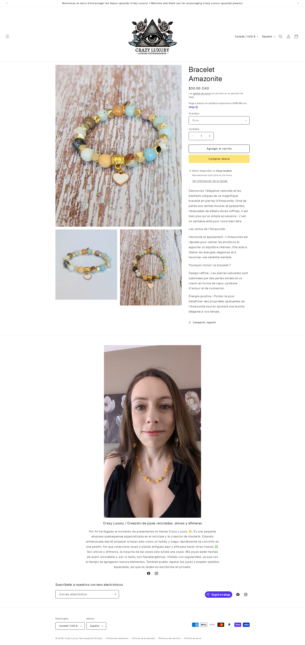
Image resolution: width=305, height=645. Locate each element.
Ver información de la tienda (210, 180)
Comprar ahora (219, 159)
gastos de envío (202, 93)
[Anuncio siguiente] (298, 3)
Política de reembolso (117, 638)
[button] (7, 36)
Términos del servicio (169, 638)
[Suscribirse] (115, 594)
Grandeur (194, 113)
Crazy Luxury (71, 638)
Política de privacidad (143, 638)
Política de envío (193, 638)
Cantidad (194, 129)
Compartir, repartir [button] (204, 322)
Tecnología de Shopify (91, 638)
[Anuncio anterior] (7, 3)
